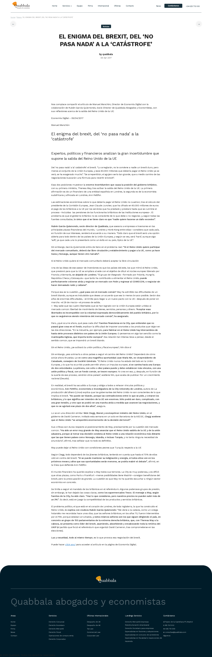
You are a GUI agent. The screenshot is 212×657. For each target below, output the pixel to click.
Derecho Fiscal (55, 632)
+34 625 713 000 (193, 6)
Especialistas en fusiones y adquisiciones (141, 631)
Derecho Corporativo (57, 639)
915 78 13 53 (169, 625)
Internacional (103, 6)
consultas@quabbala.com (175, 632)
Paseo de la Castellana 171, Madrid (179, 622)
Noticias (106, 27)
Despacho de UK (94, 622)
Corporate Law (93, 636)
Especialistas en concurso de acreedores (142, 635)
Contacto (130, 6)
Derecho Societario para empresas (139, 628)
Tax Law (90, 629)
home (13, 17)
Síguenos (166, 636)
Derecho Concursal (56, 622)
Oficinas (117, 6)
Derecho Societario (56, 625)
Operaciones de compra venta (61, 636)
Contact (14, 636)
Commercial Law (93, 632)
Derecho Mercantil (56, 629)
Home (54, 6)
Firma (90, 6)
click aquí (70, 544)
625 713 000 (170, 629)
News (158, 6)
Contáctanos (173, 6)
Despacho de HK (94, 625)
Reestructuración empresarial (137, 625)
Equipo (80, 6)
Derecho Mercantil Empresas (137, 622)
